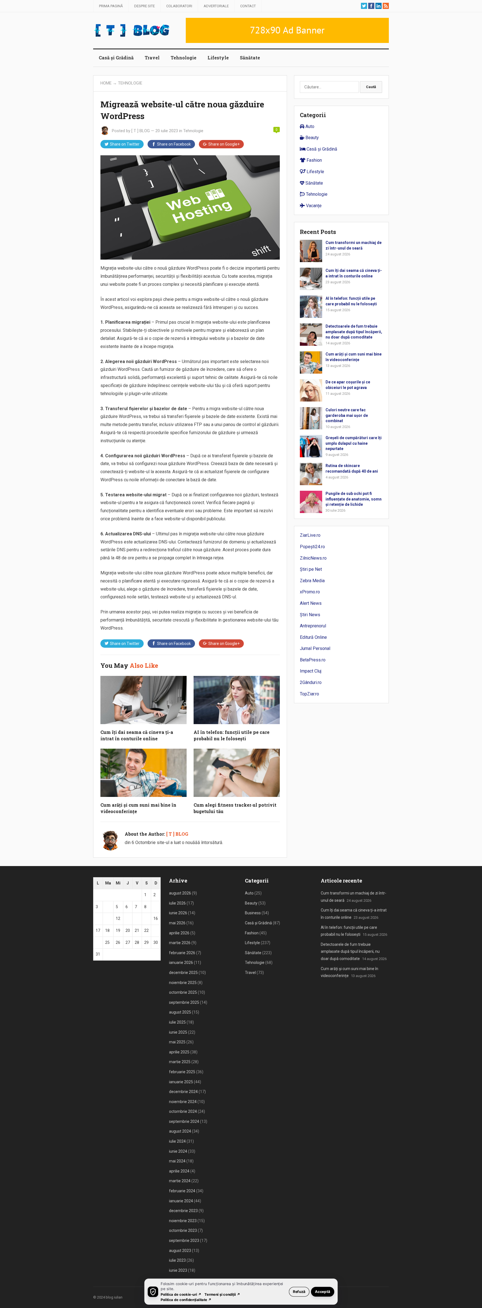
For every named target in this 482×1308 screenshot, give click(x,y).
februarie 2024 (182, 1191)
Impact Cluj (310, 671)
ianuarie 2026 (181, 962)
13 (128, 918)
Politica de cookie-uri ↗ (181, 1294)
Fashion (313, 160)
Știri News (310, 614)
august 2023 (180, 1250)
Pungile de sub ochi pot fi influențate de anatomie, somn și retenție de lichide (354, 498)
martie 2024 (180, 1181)
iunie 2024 (178, 1151)
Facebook (174, 144)
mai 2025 (177, 1042)
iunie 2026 (178, 913)
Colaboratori (179, 6)
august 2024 (180, 1131)
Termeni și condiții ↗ (222, 1294)
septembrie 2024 (184, 1121)
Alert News (311, 603)
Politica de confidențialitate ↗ (186, 1299)
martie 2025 (180, 1062)
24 (98, 942)
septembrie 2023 (184, 1240)
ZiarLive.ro (310, 535)
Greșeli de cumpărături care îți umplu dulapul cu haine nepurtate (354, 443)
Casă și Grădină (116, 58)
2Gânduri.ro (311, 682)
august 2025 (180, 1012)
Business (253, 913)
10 (98, 918)
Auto (309, 126)
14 (137, 918)
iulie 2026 (177, 903)
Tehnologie (183, 58)
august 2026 (180, 893)
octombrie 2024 (183, 1111)
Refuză (299, 1291)
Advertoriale (216, 6)
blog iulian (114, 1297)
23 (155, 930)
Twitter (124, 144)
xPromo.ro (310, 591)
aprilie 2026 (179, 933)
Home (106, 83)
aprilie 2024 (179, 1171)
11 (107, 918)
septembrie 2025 (184, 1002)
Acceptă (322, 1291)
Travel (152, 58)
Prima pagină (111, 6)
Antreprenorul (313, 625)
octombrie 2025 (183, 992)
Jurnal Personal (315, 648)
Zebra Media (312, 580)
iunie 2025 (178, 1032)
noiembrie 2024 (183, 1101)
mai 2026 (177, 923)
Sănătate (250, 58)
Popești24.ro (312, 546)
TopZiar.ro (309, 694)
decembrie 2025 (183, 972)
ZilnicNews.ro (313, 558)
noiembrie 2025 (183, 982)
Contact (248, 6)
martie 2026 (180, 942)
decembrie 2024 (183, 1091)
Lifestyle (218, 58)
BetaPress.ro (313, 660)
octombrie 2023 (183, 1230)
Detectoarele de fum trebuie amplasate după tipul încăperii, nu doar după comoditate (354, 331)
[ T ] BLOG (140, 130)
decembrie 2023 (183, 1210)
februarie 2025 (182, 1072)
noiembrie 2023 (183, 1220)
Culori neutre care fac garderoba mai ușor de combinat (347, 415)
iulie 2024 (177, 1141)
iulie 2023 (177, 1260)
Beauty (311, 137)
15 (146, 918)
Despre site (144, 6)
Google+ (224, 144)
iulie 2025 (177, 1022)
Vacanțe (313, 205)
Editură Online (313, 637)
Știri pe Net (311, 569)
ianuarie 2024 (181, 1201)
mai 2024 (177, 1161)
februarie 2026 (182, 953)
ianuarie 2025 (181, 1082)
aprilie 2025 (179, 1052)
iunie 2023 (178, 1270)
